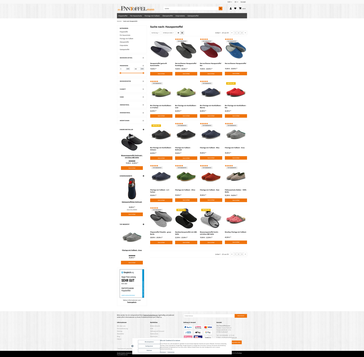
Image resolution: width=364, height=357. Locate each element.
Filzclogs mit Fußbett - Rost (209, 190)
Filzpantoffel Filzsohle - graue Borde (160, 233)
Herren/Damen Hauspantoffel (235, 63)
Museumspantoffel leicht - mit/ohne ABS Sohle (209, 233)
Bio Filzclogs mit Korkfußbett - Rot (236, 107)
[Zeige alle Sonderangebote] (143, 176)
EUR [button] (229, 2)
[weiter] (245, 33)
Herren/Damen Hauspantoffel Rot (210, 64)
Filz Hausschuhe (125, 35)
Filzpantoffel (124, 32)
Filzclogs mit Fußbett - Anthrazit (183, 149)
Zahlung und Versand (157, 331)
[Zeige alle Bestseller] (143, 129)
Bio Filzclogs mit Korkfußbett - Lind (186, 107)
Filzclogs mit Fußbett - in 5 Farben (159, 191)
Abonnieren (240, 316)
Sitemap (119, 331)
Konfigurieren (149, 346)
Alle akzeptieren (149, 342)
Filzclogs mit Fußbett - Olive (185, 190)
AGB (151, 328)
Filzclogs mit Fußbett (126, 38)
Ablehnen (149, 350)
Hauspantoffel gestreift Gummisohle (158, 64)
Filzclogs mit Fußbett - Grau (235, 148)
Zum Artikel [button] (161, 74)
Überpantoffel (124, 42)
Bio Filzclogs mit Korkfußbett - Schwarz (161, 149)
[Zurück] (232, 33)
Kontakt (243, 2)
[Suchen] (220, 8)
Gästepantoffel (124, 49)
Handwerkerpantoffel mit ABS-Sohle (186, 233)
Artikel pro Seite (167, 33)
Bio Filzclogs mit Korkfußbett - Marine (211, 107)
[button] (230, 8)
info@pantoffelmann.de (229, 337)
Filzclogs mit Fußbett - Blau (209, 148)
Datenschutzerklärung (150, 315)
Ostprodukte (124, 45)
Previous (123, 151)
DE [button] (235, 2)
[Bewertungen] (186, 39)
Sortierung (154, 33)
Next (140, 151)
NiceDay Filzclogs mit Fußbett (235, 232)
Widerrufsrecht (155, 326)
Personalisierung (122, 328)
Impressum (163, 352)
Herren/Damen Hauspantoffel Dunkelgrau (185, 64)
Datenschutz (171, 352)
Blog (118, 336)
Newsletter (120, 334)
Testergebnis (131, 302)
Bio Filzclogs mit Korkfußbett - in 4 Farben (161, 107)
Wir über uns (121, 326)
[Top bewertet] (143, 224)
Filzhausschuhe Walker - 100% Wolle (235, 191)
